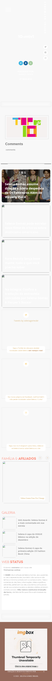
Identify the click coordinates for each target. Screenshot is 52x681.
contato (15, 567)
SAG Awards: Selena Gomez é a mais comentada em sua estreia (32, 523)
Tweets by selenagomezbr (26, 320)
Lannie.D (26, 674)
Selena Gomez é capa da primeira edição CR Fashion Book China (31, 551)
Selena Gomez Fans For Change (32, 498)
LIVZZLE (39, 671)
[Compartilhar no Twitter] (21, 62)
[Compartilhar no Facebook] (26, 62)
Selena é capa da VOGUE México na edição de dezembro (30, 537)
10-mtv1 (26, 37)
